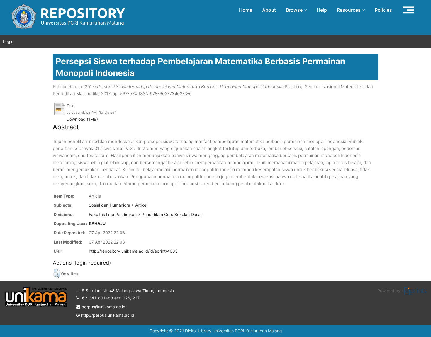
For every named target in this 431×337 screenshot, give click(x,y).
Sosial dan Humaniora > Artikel (118, 204)
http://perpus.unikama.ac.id (107, 315)
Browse (295, 10)
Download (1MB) (82, 119)
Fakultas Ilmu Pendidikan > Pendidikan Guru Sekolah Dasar (145, 214)
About (269, 10)
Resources (349, 10)
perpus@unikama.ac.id (102, 306)
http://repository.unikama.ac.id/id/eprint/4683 (133, 251)
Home (245, 10)
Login (8, 41)
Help (322, 10)
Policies (383, 10)
